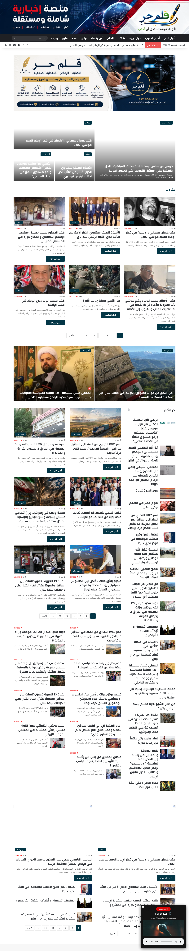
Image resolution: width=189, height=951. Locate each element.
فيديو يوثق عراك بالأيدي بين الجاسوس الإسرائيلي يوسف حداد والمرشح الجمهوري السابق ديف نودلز (96, 585)
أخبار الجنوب (152, 38)
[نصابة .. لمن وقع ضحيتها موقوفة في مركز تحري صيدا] (167, 537)
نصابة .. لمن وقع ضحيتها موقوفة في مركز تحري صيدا (144, 539)
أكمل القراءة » (166, 251)
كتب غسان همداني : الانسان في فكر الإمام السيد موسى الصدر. (59, 143)
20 (87, 335)
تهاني (84, 38)
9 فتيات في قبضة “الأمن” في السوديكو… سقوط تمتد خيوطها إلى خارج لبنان (144, 650)
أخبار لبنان (169, 38)
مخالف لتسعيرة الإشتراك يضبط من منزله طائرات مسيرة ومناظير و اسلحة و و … (152, 693)
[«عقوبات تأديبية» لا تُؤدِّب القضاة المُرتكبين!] (167, 630)
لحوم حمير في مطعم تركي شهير (143, 505)
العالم (110, 38)
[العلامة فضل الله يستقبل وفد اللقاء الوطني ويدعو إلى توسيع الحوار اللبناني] (167, 552)
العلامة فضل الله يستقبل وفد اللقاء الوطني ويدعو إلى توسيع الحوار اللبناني (144, 556)
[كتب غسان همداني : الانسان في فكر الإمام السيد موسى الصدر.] (54, 133)
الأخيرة (71, 335)
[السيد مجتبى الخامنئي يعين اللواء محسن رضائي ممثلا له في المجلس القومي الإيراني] (57, 743)
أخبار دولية (135, 38)
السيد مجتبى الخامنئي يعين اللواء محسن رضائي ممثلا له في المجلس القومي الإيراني (41, 730)
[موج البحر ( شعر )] (167, 493)
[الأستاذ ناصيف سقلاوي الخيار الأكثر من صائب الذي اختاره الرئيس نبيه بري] (167, 889)
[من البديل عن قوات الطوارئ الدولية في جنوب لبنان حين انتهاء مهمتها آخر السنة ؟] (167, 587)
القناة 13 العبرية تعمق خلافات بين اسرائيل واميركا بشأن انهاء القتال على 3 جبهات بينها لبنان (40, 585)
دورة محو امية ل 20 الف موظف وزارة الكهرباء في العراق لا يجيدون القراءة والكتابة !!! (40, 449)
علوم (65, 38)
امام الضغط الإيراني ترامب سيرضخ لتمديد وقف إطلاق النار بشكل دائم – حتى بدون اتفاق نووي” (97, 730)
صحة (74, 38)
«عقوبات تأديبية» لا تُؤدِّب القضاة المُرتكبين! (145, 631)
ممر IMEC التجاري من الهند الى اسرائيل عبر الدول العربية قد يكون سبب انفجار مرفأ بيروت (96, 449)
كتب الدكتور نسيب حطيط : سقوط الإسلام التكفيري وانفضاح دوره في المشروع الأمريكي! (41, 237)
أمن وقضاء (97, 38)
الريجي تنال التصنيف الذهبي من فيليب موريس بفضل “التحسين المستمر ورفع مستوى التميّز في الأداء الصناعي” (34, 167)
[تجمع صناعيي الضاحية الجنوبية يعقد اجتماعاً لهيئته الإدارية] (167, 572)
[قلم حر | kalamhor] (94, 17)
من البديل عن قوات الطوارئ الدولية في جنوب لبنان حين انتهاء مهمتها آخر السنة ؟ (144, 590)
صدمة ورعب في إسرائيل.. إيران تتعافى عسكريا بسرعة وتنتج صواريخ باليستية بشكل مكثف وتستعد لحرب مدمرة (40, 517)
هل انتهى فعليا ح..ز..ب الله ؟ (101, 300)
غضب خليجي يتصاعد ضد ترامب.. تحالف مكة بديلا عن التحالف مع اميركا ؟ (97, 515)
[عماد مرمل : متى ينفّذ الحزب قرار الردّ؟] (167, 786)
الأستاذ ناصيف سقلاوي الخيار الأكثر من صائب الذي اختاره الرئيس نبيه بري (101, 45)
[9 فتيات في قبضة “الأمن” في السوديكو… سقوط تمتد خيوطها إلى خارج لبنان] (167, 645)
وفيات (54, 38)
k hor (171, 228)
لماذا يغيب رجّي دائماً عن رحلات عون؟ (144, 740)
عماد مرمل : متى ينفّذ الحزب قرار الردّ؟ (143, 785)
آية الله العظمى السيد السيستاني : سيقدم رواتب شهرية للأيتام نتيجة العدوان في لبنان (54, 395)
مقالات (121, 38)
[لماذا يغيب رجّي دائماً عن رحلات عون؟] (167, 741)
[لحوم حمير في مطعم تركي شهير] (167, 506)
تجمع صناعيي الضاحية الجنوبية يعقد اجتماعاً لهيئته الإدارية (144, 573)
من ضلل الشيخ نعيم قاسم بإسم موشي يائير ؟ (154, 706)
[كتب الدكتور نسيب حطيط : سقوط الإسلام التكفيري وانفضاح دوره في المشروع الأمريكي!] (167, 903)
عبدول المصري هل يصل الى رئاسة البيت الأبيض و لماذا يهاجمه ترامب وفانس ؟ (98, 761)
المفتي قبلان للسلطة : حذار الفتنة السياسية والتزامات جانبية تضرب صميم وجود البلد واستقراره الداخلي (143, 674)
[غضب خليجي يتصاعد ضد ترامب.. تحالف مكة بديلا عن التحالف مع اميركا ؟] (113, 676)
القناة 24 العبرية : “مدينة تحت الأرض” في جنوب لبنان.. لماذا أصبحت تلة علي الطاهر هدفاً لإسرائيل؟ (143, 723)
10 (94, 335)
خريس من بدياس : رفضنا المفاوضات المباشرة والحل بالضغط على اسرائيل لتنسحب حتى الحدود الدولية (139, 168)
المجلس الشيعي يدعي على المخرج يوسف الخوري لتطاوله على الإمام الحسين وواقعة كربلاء (143, 475)
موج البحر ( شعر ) (147, 490)
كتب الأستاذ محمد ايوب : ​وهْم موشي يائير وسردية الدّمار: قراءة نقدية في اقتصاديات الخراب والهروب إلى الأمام (150, 305)
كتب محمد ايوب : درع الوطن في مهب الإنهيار (43, 303)
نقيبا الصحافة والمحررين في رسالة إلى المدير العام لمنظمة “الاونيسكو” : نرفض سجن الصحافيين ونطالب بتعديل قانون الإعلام (143, 763)
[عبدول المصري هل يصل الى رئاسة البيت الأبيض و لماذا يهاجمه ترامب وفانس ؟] (113, 774)
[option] (94, 149)
